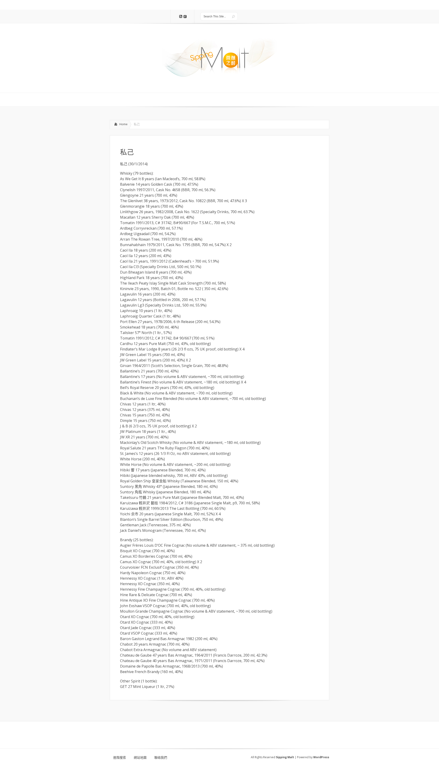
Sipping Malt (285, 757)
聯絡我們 (160, 757)
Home (123, 124)
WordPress (321, 757)
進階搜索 (119, 757)
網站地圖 (140, 757)
